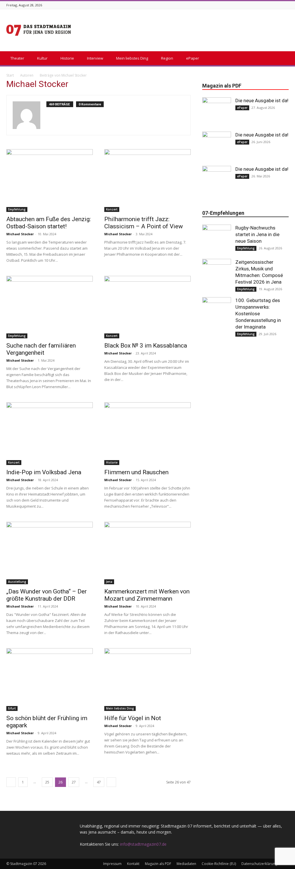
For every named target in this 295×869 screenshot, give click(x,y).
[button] (282, 58)
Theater (17, 58)
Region (167, 58)
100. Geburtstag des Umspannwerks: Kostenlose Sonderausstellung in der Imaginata (258, 313)
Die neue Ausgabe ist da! (261, 100)
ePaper (192, 58)
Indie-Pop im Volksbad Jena (43, 472)
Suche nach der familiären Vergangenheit (41, 349)
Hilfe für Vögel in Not (132, 718)
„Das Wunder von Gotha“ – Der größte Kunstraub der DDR (46, 595)
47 (99, 782)
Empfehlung (17, 209)
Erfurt (12, 708)
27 (74, 782)
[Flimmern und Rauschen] (147, 433)
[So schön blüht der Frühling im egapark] (49, 679)
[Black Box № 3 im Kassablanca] (147, 307)
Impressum (112, 863)
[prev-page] (11, 782)
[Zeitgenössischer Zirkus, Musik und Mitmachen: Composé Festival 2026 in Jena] (216, 273)
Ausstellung (17, 582)
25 (47, 782)
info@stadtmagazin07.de (143, 844)
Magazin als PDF (158, 863)
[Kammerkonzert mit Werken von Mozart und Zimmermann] (147, 553)
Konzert (112, 209)
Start (10, 75)
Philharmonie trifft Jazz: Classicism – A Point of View (143, 223)
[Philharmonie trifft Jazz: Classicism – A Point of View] (147, 180)
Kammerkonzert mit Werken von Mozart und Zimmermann (147, 595)
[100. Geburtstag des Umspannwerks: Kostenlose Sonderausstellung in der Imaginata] (216, 311)
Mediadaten (186, 863)
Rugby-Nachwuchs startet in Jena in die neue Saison (257, 234)
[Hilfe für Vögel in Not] (147, 679)
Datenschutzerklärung (259, 863)
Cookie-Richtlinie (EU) (219, 863)
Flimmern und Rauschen (136, 472)
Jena (109, 582)
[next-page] (111, 782)
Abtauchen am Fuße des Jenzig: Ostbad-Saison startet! (48, 223)
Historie (67, 58)
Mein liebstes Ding (132, 58)
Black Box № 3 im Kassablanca (145, 345)
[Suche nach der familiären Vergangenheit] (49, 307)
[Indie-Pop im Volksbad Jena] (49, 433)
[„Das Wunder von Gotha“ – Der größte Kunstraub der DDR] (49, 553)
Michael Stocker (20, 234)
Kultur (42, 58)
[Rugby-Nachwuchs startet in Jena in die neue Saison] (216, 239)
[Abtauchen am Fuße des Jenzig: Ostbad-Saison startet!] (49, 180)
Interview (95, 58)
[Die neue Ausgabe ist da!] (216, 111)
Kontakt (133, 863)
